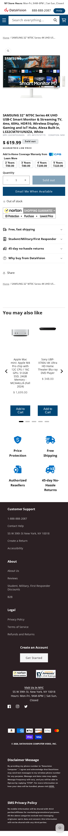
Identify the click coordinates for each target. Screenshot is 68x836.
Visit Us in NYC (34, 687)
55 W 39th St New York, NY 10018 (28, 533)
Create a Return (18, 540)
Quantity (8, 172)
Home (6, 37)
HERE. (52, 786)
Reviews (13, 578)
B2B (10, 597)
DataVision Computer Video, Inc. (38, 743)
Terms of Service (18, 627)
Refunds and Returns (21, 634)
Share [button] (11, 273)
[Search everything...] (55, 20)
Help (59, 10)
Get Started (34, 658)
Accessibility (15, 548)
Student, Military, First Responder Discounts (29, 587)
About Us (13, 571)
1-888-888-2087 (17, 518)
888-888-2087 (41, 10)
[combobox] (34, 20)
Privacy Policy (16, 619)
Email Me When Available (34, 191)
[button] (4, 20)
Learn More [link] (10, 158)
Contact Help (16, 526)
